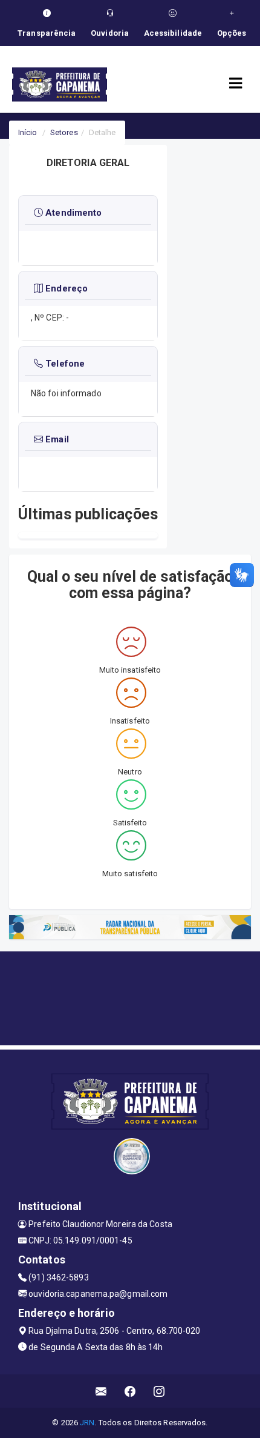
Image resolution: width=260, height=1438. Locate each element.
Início (27, 132)
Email (56, 439)
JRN (87, 1422)
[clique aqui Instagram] (159, 1391)
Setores (64, 132)
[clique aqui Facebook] (130, 1391)
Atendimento (72, 212)
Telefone (64, 363)
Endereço (65, 288)
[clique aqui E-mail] (101, 1391)
